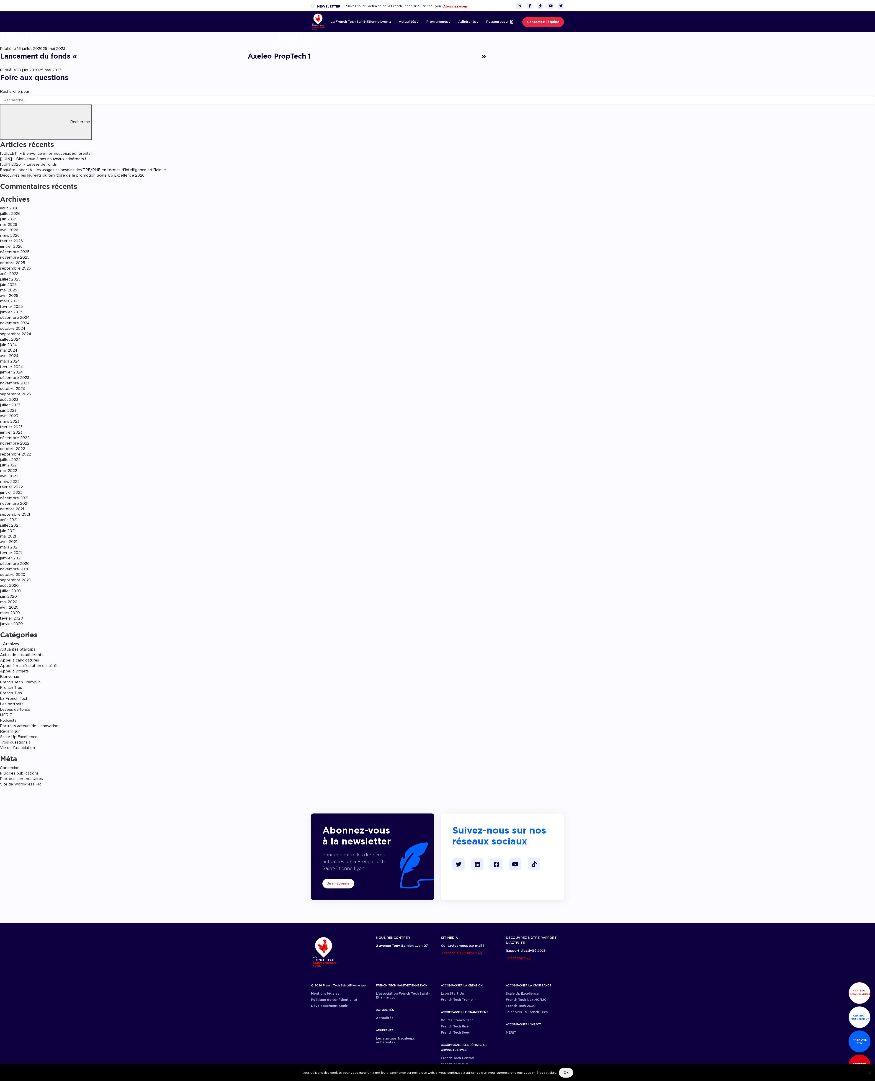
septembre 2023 (15, 394)
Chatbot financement (860, 1017)
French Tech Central (457, 1058)
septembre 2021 (15, 514)
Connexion (9, 768)
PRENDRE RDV (860, 1041)
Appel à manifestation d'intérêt (29, 666)
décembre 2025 (14, 252)
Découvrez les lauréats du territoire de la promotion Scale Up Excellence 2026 (72, 175)
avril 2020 (9, 607)
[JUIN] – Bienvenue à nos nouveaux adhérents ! (43, 159)
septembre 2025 (15, 268)
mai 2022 (8, 470)
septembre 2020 (15, 580)
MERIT (6, 715)
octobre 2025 (12, 263)
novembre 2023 (14, 383)
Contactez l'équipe (543, 22)
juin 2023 (8, 410)
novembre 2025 (14, 257)
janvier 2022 (11, 492)
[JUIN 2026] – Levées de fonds (28, 164)
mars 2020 (10, 613)
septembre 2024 (15, 334)
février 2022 (11, 487)
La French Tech (14, 698)
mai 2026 (8, 224)
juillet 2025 (10, 279)
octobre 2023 (12, 388)
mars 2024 (10, 361)
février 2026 (11, 241)
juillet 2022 (10, 460)
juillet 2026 (10, 213)
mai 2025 (8, 290)
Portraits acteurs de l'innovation (29, 726)
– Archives (9, 644)
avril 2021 (8, 542)
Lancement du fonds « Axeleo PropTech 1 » (243, 56)
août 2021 (9, 520)
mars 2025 (10, 301)
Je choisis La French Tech (527, 1012)
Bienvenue (9, 676)
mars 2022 (10, 481)
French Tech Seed (455, 1032)
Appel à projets (14, 671)
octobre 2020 (12, 574)
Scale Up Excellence (18, 737)
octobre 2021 (12, 509)
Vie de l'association (17, 748)
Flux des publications (19, 773)
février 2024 (11, 367)
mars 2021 (9, 547)
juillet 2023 (10, 405)
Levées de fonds (15, 709)
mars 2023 (9, 421)
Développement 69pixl (330, 1006)
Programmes (437, 21)
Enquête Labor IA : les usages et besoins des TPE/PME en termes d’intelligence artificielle (83, 170)
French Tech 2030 (520, 1006)
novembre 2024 (15, 323)
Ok (566, 1073)
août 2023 (9, 399)
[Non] (869, 1073)
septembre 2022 (15, 454)
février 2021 (11, 553)
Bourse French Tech (457, 1020)
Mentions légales (325, 993)
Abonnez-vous (455, 6)
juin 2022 (8, 465)
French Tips (11, 687)
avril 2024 (9, 356)
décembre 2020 (15, 563)
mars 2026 (10, 235)
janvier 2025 (11, 312)
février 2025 (11, 306)
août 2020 (9, 585)
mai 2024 (8, 350)
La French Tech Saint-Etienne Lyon (360, 21)
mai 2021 (8, 536)
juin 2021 (8, 531)
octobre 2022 (12, 449)
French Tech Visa (455, 1064)
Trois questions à (15, 742)
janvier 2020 (11, 624)
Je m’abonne (338, 883)
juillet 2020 (10, 591)
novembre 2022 (14, 443)
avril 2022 (9, 476)
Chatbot (860, 992)
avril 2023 (9, 416)
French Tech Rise (455, 1026)
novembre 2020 (15, 569)
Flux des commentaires (21, 779)
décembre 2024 (15, 317)
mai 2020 (8, 602)
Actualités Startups (17, 649)
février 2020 (11, 618)
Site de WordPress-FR (20, 784)
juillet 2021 (10, 525)
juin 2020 (8, 596)
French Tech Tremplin (20, 682)
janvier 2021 (11, 558)
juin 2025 (8, 285)
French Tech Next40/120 (526, 999)
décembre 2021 (14, 498)
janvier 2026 (11, 246)
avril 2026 (9, 230)
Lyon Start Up (452, 993)
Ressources (496, 21)
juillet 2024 (10, 339)
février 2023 (11, 427)
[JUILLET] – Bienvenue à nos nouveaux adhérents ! (46, 153)
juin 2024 (8, 345)
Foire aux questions (34, 77)
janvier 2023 (11, 432)
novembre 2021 (14, 503)
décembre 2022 (14, 438)
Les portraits (11, 704)
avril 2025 (9, 295)
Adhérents (467, 21)
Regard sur (10, 731)
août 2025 (9, 274)
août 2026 (9, 208)
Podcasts (8, 720)
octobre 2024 (12, 328)
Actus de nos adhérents (21, 655)
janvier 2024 (11, 372)
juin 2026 (8, 219)
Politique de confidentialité (334, 999)
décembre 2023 (14, 378)
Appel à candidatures (19, 660)
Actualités (408, 21)
